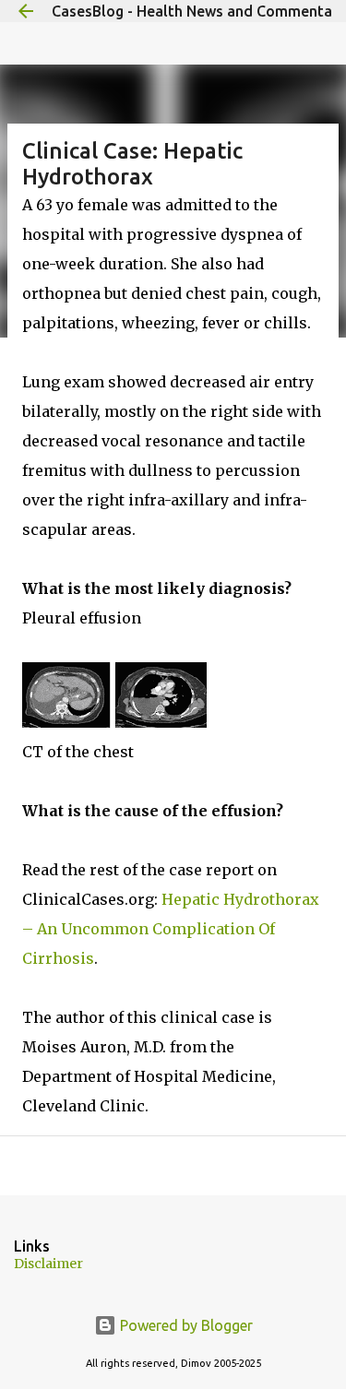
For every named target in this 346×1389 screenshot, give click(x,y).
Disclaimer (48, 1263)
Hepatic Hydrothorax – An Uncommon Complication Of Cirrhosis (170, 929)
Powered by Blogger (184, 1325)
